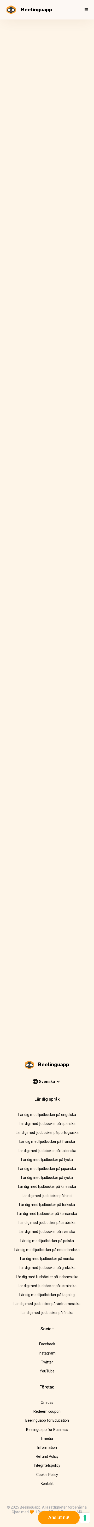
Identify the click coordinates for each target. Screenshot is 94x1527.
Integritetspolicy (47, 1465)
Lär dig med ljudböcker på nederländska (47, 1250)
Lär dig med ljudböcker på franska (47, 1141)
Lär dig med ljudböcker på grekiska (47, 1268)
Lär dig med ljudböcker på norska (47, 1259)
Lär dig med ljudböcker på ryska (47, 1177)
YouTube (47, 1371)
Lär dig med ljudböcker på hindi (47, 1196)
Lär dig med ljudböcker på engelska (47, 1115)
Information (47, 1447)
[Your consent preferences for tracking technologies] (85, 1518)
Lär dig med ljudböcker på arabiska (47, 1222)
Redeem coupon (47, 1411)
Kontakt (47, 1483)
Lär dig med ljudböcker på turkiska (47, 1205)
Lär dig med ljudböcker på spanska (47, 1123)
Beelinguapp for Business (47, 1429)
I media (47, 1438)
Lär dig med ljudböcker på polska (47, 1241)
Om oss (47, 1402)
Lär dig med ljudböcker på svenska (47, 1231)
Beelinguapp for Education (47, 1420)
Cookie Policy (47, 1474)
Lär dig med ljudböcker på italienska (47, 1151)
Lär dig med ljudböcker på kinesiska (47, 1186)
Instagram (47, 1353)
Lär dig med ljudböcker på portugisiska (47, 1132)
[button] (86, 9)
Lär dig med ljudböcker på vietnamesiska (47, 1304)
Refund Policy (47, 1456)
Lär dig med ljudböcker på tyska (47, 1160)
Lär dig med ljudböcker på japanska (47, 1169)
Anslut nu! (58, 1517)
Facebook (47, 1344)
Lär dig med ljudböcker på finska (47, 1313)
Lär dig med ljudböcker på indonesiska (47, 1277)
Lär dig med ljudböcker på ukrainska (47, 1286)
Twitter (47, 1362)
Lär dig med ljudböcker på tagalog (47, 1295)
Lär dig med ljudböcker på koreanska (47, 1214)
